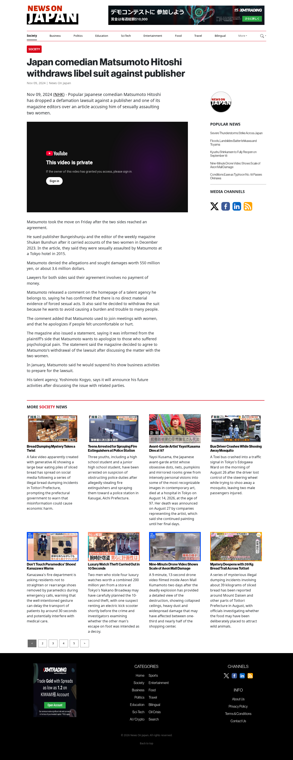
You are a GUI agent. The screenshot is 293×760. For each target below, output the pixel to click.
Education (101, 36)
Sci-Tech (126, 36)
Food (178, 36)
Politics (78, 36)
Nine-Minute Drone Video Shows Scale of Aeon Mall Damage (235, 165)
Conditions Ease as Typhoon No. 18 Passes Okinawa (236, 176)
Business (55, 36)
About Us (238, 699)
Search (154, 719)
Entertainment (152, 36)
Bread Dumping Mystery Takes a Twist (51, 448)
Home (140, 675)
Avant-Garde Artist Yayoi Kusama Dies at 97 (174, 448)
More (241, 36)
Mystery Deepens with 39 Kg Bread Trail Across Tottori (231, 566)
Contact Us (238, 721)
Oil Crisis (155, 712)
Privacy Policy (238, 706)
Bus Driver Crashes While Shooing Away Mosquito (236, 448)
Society (32, 36)
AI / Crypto (137, 719)
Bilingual (220, 36)
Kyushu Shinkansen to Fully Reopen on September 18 (233, 154)
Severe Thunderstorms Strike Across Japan (236, 133)
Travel (198, 36)
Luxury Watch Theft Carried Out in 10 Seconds (114, 566)
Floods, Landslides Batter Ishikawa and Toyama (233, 142)
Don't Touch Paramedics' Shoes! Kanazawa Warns (51, 566)
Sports (153, 675)
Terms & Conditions (238, 713)
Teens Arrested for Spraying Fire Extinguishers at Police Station (112, 448)
